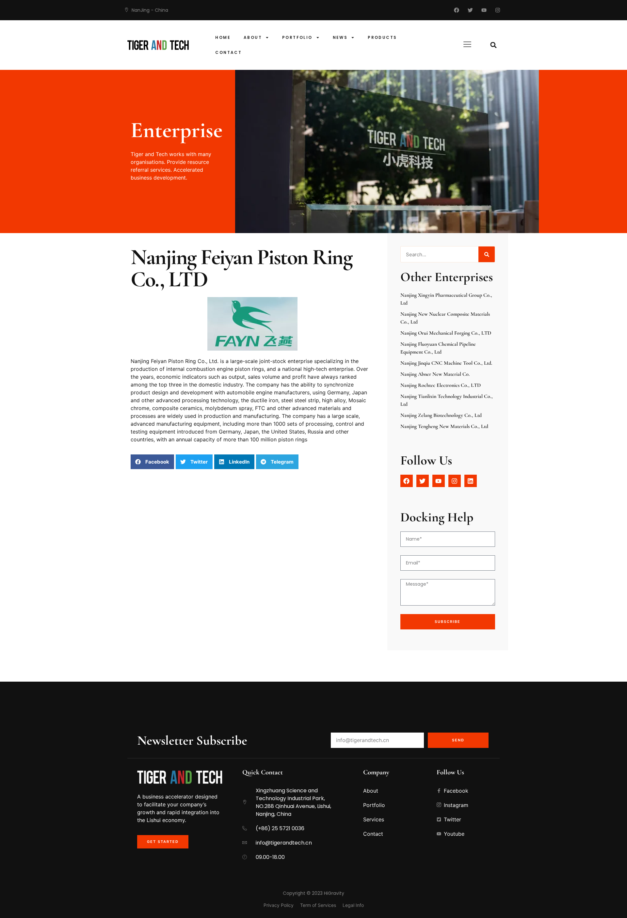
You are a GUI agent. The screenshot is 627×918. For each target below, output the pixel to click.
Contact (228, 52)
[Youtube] (484, 10)
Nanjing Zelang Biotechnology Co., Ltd (441, 415)
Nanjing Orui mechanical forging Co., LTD (445, 333)
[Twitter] (470, 10)
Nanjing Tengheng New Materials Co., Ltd (444, 426)
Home (223, 37)
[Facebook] (456, 10)
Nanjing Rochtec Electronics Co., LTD (440, 385)
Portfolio (297, 37)
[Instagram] (497, 10)
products (382, 37)
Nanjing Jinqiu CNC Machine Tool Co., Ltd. (446, 363)
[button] (493, 45)
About (253, 37)
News (340, 37)
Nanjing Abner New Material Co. (435, 374)
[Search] (486, 254)
